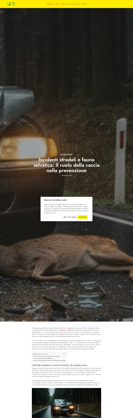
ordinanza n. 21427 (65, 330)
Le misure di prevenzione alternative (43, 358)
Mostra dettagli (72, 217)
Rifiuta (65, 217)
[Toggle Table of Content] (64, 354)
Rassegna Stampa (66, 154)
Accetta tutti (82, 217)
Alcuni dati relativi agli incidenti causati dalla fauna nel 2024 (49, 360)
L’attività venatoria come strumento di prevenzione (46, 356)
